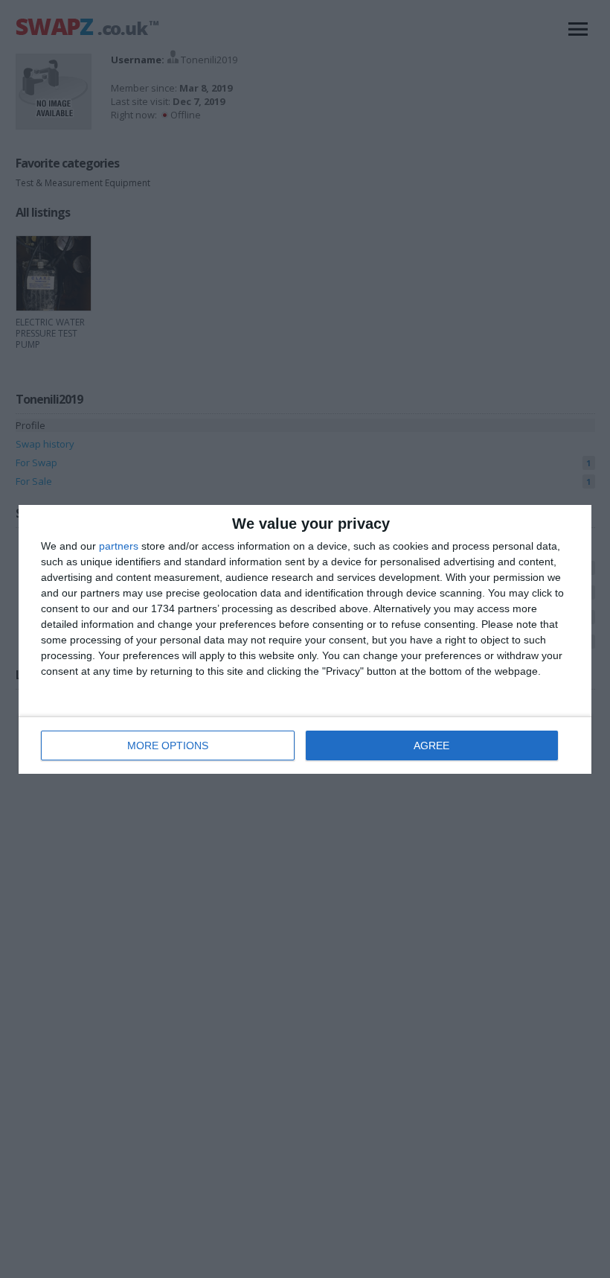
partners (118, 546)
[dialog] (305, 639)
